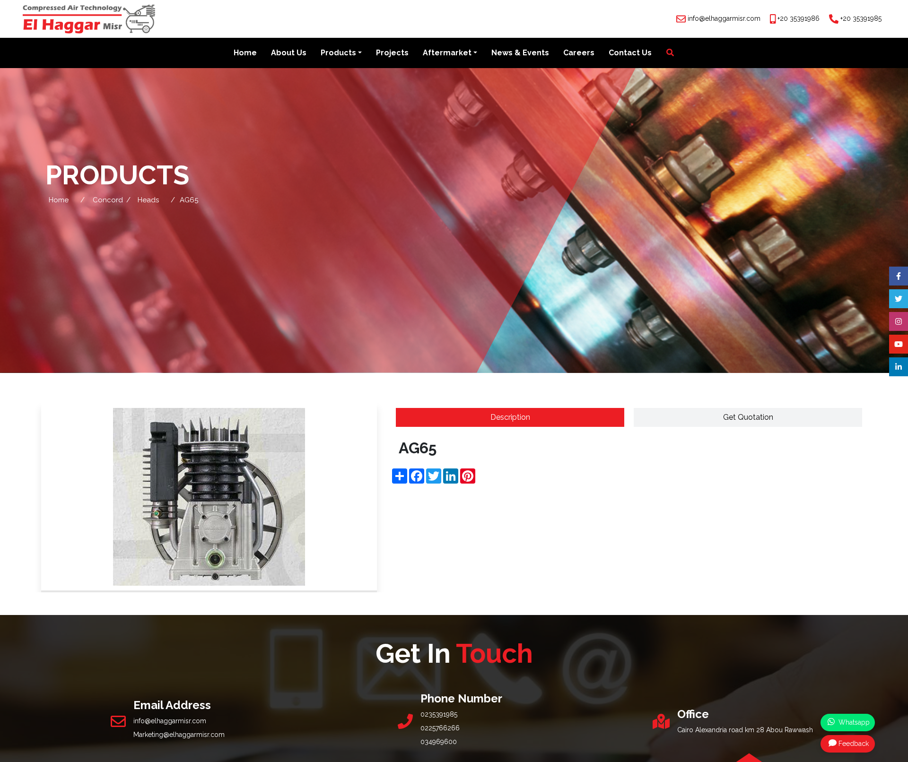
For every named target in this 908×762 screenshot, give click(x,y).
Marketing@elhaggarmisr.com (179, 734)
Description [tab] (510, 417)
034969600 (438, 741)
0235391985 (438, 714)
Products (338, 52)
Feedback (853, 743)
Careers (578, 52)
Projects (392, 52)
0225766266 (440, 728)
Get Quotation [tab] (748, 417)
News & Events (520, 52)
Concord (108, 200)
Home (245, 52)
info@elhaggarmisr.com (724, 18)
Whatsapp (853, 722)
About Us (288, 52)
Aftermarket (447, 52)
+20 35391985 (861, 18)
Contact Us (630, 52)
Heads (148, 200)
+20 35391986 (798, 18)
